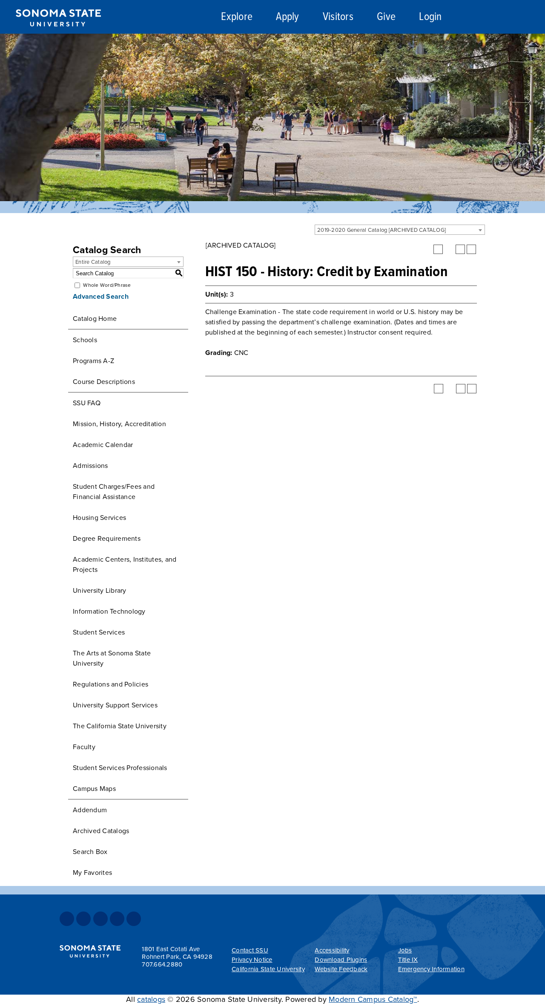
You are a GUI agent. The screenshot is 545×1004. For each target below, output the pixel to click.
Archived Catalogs (101, 831)
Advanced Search (101, 296)
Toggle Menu (528, 17)
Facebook (67, 919)
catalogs (151, 999)
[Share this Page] (449, 249)
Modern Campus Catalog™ (373, 999)
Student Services (99, 632)
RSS (133, 919)
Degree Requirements (107, 538)
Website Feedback (341, 969)
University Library (99, 590)
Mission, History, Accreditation (119, 424)
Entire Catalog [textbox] (93, 262)
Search (482, 18)
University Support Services (115, 705)
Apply (287, 17)
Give (386, 17)
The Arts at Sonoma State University (112, 658)
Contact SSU (250, 950)
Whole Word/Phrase (107, 285)
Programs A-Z (93, 361)
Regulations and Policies (110, 684)
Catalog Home (95, 318)
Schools (85, 340)
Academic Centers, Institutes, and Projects (124, 564)
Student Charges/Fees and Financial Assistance (114, 491)
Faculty (84, 747)
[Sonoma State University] (58, 33)
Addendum (90, 810)
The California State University (119, 726)
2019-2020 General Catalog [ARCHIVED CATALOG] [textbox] (381, 230)
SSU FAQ (86, 403)
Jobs (405, 950)
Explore (236, 17)
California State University (268, 969)
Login (430, 17)
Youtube (117, 919)
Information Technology (109, 611)
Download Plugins (341, 960)
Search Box (90, 852)
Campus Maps (94, 789)
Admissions (90, 466)
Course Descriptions (104, 382)
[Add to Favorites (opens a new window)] (438, 249)
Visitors (338, 17)
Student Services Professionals (120, 768)
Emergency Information (431, 969)
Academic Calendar (103, 445)
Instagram (100, 919)
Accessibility (332, 950)
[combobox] (400, 230)
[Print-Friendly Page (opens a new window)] (460, 249)
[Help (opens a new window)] (471, 249)
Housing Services (99, 518)
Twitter (83, 919)
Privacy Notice (252, 960)
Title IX (408, 960)
